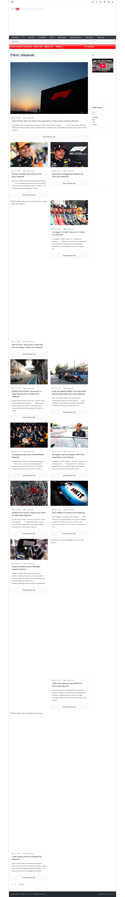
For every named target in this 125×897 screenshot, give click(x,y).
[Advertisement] (80, 19)
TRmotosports (29, 894)
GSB (93, 120)
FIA (93, 112)
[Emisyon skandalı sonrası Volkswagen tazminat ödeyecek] (29, 549)
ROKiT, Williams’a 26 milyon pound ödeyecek (68, 513)
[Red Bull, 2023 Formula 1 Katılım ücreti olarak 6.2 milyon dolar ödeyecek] (29, 493)
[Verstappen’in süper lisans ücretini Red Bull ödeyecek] (29, 435)
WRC (51, 37)
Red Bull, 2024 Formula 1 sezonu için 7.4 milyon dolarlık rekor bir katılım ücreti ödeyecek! (26, 394)
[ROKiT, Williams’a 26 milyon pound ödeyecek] (69, 493)
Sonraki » (21, 884)
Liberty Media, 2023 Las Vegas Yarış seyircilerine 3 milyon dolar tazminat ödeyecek (45, 121)
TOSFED (94, 125)
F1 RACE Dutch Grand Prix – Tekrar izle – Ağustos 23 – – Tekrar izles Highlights (36, 47)
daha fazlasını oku (49, 137)
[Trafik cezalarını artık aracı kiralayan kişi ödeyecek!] (29, 781)
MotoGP (31, 37)
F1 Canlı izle (89, 47)
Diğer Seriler (62, 37)
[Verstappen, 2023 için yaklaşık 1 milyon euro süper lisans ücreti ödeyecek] (69, 435)
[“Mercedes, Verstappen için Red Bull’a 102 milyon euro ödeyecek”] (69, 154)
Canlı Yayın (89, 37)
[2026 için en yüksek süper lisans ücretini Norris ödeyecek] (29, 154)
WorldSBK (42, 37)
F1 (23, 37)
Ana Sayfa (15, 37)
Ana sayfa (15, 41)
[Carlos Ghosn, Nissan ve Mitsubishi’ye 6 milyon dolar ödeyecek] (69, 607)
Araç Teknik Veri (76, 37)
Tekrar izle (100, 37)
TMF (93, 122)
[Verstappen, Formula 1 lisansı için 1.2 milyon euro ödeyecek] (69, 212)
